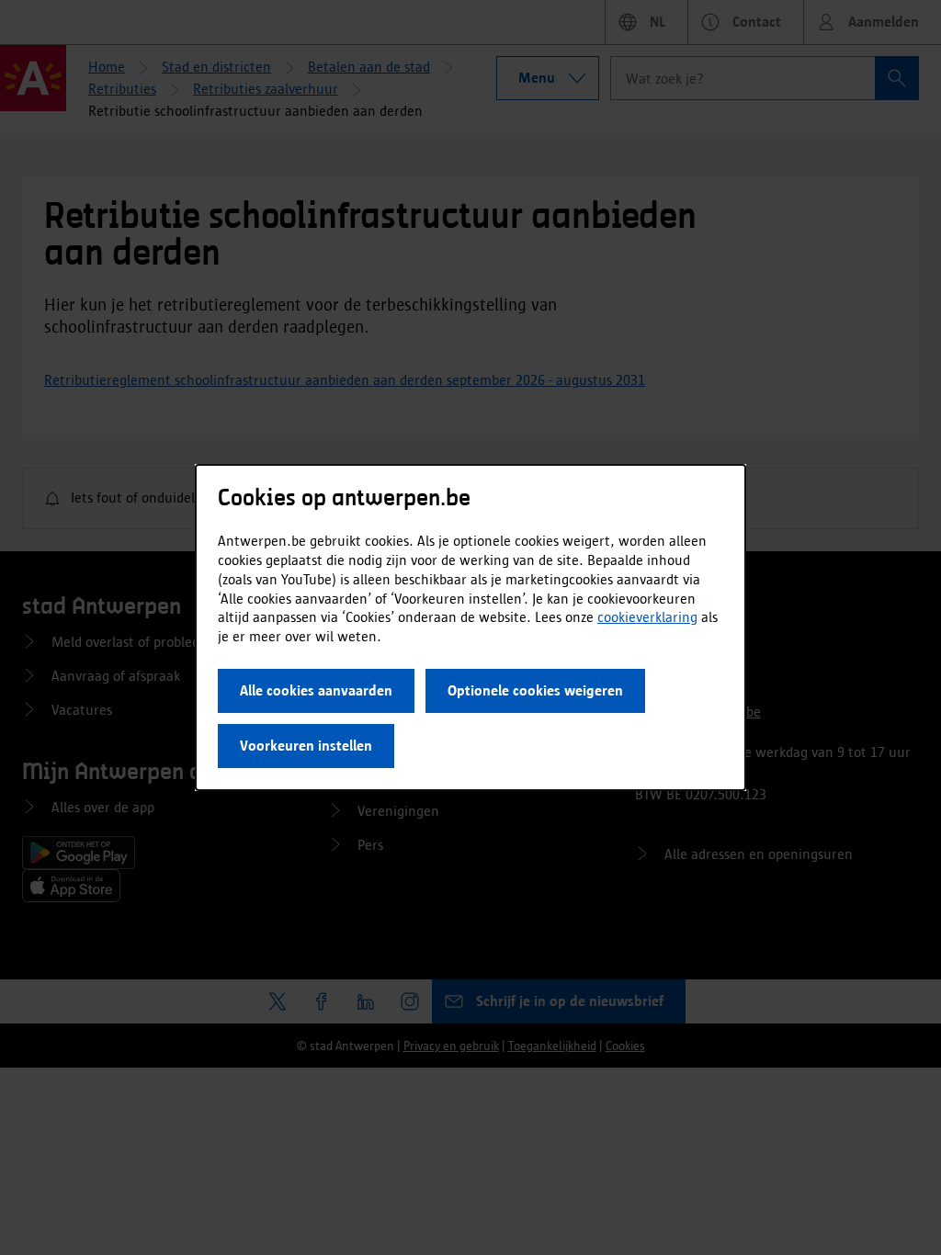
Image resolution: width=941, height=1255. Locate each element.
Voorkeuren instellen (306, 745)
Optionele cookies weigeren (535, 690)
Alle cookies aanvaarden (316, 690)
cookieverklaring (647, 617)
